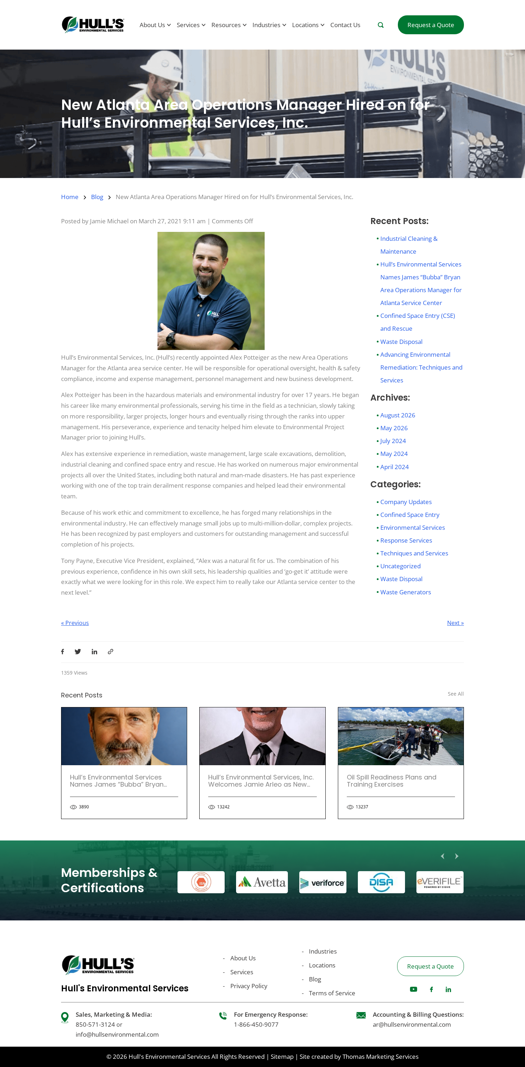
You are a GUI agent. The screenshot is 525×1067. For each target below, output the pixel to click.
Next (457, 856)
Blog (97, 197)
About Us (243, 958)
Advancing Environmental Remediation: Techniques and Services (421, 367)
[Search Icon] (380, 25)
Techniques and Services (414, 553)
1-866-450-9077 (256, 1024)
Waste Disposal (401, 341)
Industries (323, 951)
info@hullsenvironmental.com (117, 1034)
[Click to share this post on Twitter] (78, 652)
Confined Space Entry (410, 514)
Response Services (406, 540)
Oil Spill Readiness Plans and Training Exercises (391, 781)
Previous (442, 856)
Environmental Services (412, 527)
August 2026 (397, 415)
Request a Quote (430, 966)
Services (241, 972)
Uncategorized (400, 566)
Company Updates (406, 502)
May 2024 (394, 453)
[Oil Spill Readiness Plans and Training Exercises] (401, 736)
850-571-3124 (95, 1024)
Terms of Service (332, 993)
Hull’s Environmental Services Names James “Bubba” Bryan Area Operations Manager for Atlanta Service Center (117, 788)
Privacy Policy (249, 986)
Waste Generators (405, 592)
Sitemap (282, 1056)
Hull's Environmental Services (169, 1056)
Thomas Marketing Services (380, 1056)
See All (456, 693)
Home (70, 197)
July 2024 (393, 441)
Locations (322, 965)
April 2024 (394, 467)
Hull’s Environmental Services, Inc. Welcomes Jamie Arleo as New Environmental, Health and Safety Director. (261, 788)
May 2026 (394, 428)
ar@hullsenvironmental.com (412, 1024)
